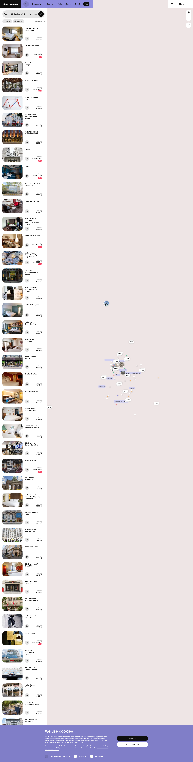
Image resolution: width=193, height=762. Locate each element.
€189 (116, 361)
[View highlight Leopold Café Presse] (158, 377)
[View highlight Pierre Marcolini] (116, 373)
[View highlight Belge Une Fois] (113, 375)
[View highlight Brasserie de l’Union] (110, 387)
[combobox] (18, 21)
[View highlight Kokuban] (128, 396)
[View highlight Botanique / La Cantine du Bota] (126, 355)
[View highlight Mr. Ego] (113, 365)
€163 (156, 403)
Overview (50, 4)
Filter (8, 21)
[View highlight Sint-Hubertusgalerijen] (117, 364)
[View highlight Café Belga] (131, 391)
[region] (120, 381)
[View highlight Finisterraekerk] (118, 358)
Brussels (36, 4)
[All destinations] (26, 4)
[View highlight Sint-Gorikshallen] (111, 364)
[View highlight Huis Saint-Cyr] (141, 364)
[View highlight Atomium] (106, 303)
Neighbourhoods (64, 4)
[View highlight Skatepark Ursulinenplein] (113, 372)
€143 (125, 391)
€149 (119, 384)
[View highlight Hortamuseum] (117, 395)
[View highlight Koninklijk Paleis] (123, 372)
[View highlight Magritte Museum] (120, 371)
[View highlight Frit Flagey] (131, 390)
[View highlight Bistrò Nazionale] (129, 393)
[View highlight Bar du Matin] (107, 398)
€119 (49, 407)
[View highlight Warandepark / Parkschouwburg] (124, 368)
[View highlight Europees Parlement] (134, 376)
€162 (103, 377)
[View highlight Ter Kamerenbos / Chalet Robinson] (135, 414)
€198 (119, 354)
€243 (127, 375)
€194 (127, 359)
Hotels (78, 4)
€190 (142, 370)
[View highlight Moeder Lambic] (109, 395)
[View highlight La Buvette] (107, 396)
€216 (131, 342)
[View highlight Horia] (111, 365)
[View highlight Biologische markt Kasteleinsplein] (121, 395)
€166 (128, 400)
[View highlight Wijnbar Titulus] (130, 380)
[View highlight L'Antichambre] (116, 404)
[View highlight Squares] (137, 366)
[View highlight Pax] (125, 381)
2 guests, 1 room (30, 14)
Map (86, 4)
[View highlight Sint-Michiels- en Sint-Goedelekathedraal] (121, 364)
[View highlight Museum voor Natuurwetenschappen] (135, 379)
